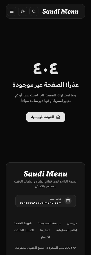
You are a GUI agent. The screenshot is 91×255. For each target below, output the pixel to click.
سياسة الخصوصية (49, 223)
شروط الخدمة (23, 223)
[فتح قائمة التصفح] (11, 11)
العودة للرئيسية (42, 117)
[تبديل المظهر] (22, 11)
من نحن (72, 223)
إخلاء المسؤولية (66, 230)
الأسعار (45, 237)
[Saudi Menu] (60, 11)
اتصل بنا (45, 230)
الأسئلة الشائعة (24, 230)
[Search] (33, 11)
